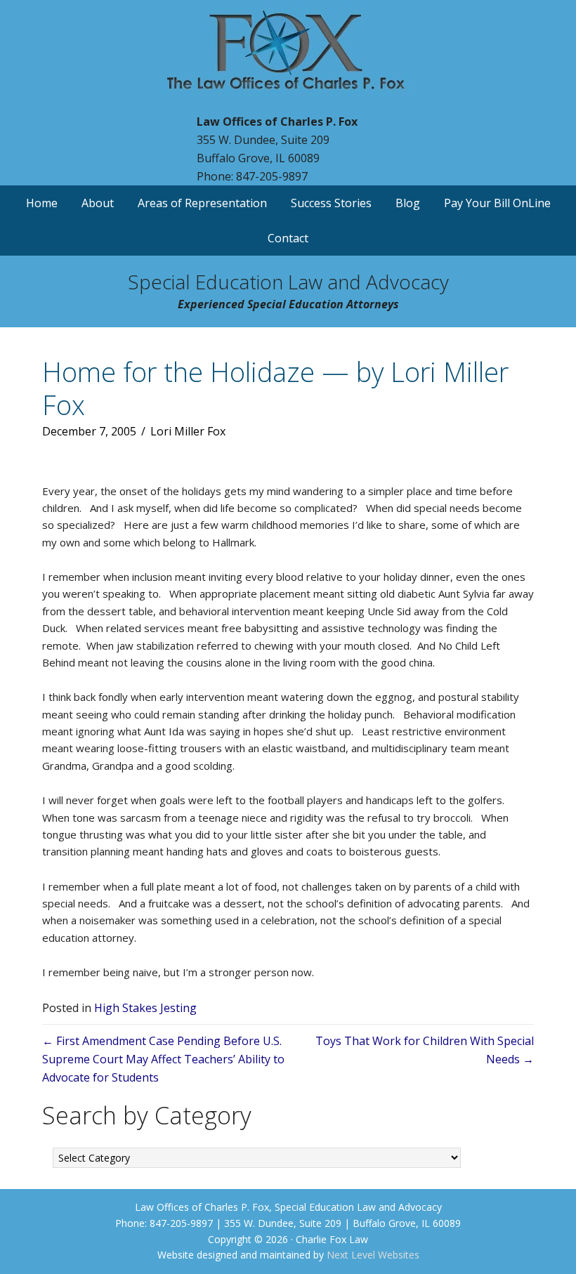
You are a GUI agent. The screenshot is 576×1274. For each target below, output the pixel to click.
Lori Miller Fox (187, 431)
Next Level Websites (373, 1254)
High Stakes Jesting (145, 1008)
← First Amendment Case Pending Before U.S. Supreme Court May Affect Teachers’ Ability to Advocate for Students (163, 1059)
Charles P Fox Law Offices (288, 59)
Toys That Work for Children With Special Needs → (424, 1050)
